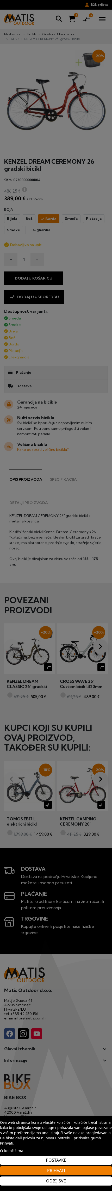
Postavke (56, 1160)
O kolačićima (11, 1150)
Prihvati (56, 1170)
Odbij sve (56, 1181)
